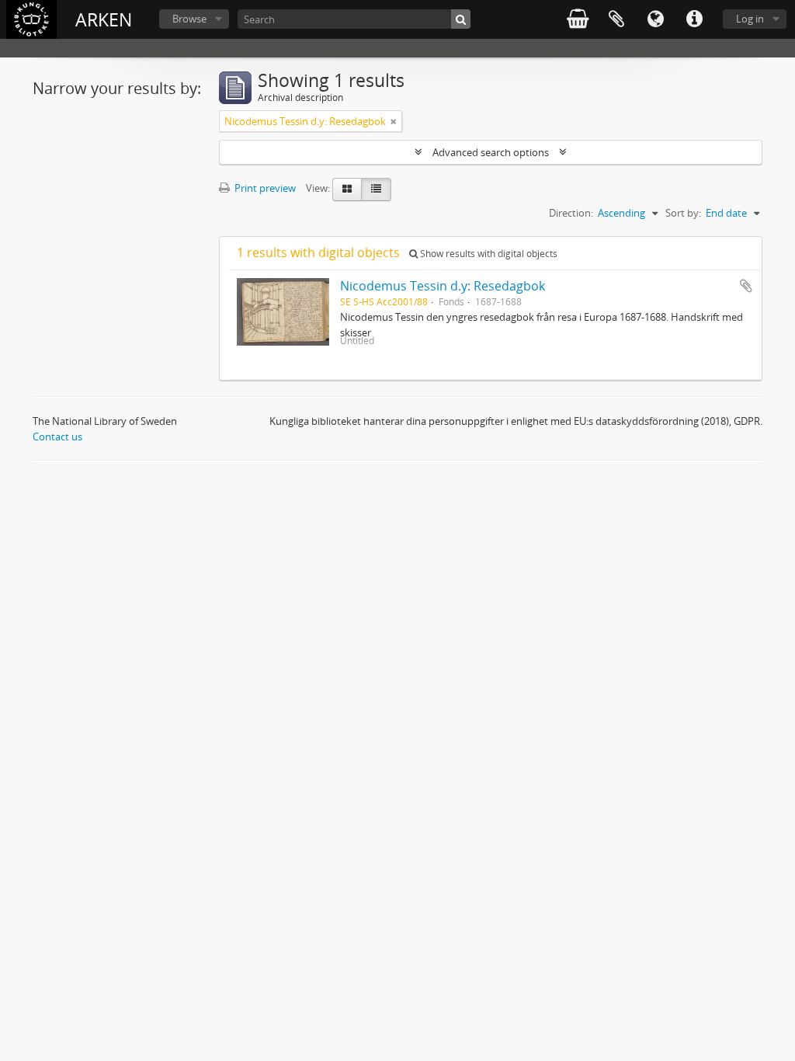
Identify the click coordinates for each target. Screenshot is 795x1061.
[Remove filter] (394, 121)
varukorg (577, 19)
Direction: (571, 213)
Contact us (57, 437)
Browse (189, 19)
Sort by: (683, 213)
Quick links (694, 19)
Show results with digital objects (487, 253)
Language (655, 19)
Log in (750, 19)
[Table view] (376, 189)
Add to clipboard (746, 286)
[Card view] (347, 189)
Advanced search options (490, 152)
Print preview (264, 188)
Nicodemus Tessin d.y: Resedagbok (442, 285)
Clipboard (616, 19)
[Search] (460, 19)
